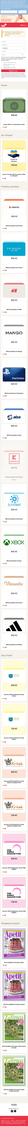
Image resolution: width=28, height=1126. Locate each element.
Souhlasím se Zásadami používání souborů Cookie (9, 68)
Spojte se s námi (5, 1120)
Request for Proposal (20, 1120)
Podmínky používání (6, 1122)
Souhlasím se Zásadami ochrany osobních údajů (9, 65)
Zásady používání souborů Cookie (13, 1123)
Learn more (7, 8)
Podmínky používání (21, 57)
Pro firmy (14, 1104)
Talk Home (4, 25)
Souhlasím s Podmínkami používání (9, 62)
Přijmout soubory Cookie (9, 12)
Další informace (6, 20)
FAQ (24, 1123)
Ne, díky (22, 12)
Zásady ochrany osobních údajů (9, 58)
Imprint (12, 1120)
